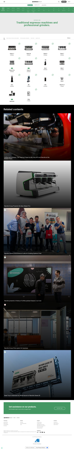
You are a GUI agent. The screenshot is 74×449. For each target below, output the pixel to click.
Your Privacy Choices (40, 447)
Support (64, 1)
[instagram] (37, 432)
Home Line (32, 38)
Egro (21, 424)
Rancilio (21, 422)
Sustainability (6, 424)
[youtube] (44, 432)
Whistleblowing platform (41, 425)
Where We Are (56, 423)
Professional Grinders (24, 38)
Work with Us (56, 424)
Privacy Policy (39, 422)
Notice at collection (30, 447)
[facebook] (42, 432)
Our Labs (5, 425)
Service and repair (40, 426)
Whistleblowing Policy (40, 424)
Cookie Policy (39, 423)
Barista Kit (38, 38)
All (4, 38)
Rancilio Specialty (23, 423)
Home (14, 417)
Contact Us (55, 422)
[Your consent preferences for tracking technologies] (2, 448)
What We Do (6, 423)
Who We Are (6, 422)
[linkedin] (40, 432)
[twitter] (39, 432)
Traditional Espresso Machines (12, 38)
